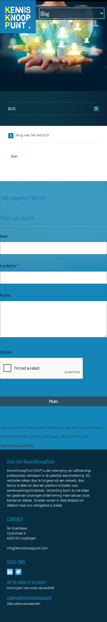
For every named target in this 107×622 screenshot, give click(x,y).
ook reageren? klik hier (24, 198)
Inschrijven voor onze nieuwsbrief (30, 588)
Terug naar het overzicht (32, 135)
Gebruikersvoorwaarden (23, 604)
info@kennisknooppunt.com (27, 548)
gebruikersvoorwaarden (17, 445)
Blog (12, 108)
